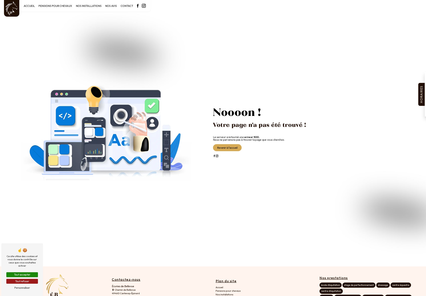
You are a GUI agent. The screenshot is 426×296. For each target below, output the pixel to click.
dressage (383, 285)
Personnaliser (22, 287)
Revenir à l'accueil (227, 147)
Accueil (29, 5)
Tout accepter (22, 274)
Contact (127, 5)
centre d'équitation (331, 291)
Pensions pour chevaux (55, 5)
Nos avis (111, 5)
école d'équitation (330, 285)
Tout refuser (22, 281)
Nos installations (89, 5)
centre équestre (400, 285)
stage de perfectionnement (359, 285)
